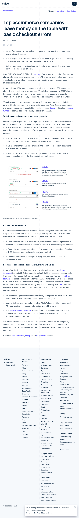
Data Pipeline (27, 391)
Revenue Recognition (29, 426)
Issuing (24, 405)
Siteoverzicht (65, 400)
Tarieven (25, 365)
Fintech (43, 416)
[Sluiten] (75, 507)
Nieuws (51, 11)
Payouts (25, 420)
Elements (25, 394)
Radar (24, 423)
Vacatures (63, 420)
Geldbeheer (45, 401)
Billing (24, 374)
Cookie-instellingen (67, 403)
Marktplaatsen (46, 398)
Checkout (25, 379)
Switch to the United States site (38, 513)
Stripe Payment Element (20, 310)
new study (37, 74)
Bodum (53, 108)
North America (18, 335)
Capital (24, 377)
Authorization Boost (29, 371)
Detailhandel (45, 449)
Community (64, 374)
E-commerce (45, 377)
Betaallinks (26, 414)
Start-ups (44, 368)
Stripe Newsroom (66, 423)
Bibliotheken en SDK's (49, 495)
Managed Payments (29, 411)
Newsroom (8, 10)
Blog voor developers (48, 500)
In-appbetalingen (47, 395)
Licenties (63, 398)
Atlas (24, 368)
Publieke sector (46, 446)
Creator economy (47, 413)
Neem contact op (66, 428)
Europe (28, 335)
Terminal (25, 434)
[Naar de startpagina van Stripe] (5, 359)
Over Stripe (71, 11)
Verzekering (45, 427)
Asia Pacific (41, 335)
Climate (25, 382)
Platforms (44, 404)
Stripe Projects (46, 498)
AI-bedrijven (45, 410)
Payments (26, 417)
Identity (25, 400)
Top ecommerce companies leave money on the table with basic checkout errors (36, 28)
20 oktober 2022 (9, 41)
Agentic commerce (48, 371)
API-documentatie (47, 484)
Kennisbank (64, 363)
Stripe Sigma (26, 428)
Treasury (25, 437)
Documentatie (46, 481)
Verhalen (60, 11)
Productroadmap (66, 417)
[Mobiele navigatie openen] (74, 4)
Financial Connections (30, 397)
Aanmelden (64, 450)
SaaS (43, 407)
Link (60, 284)
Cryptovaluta (26, 388)
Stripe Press (64, 426)
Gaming (44, 419)
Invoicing (25, 402)
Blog (61, 371)
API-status (45, 486)
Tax (23, 431)
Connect (25, 385)
